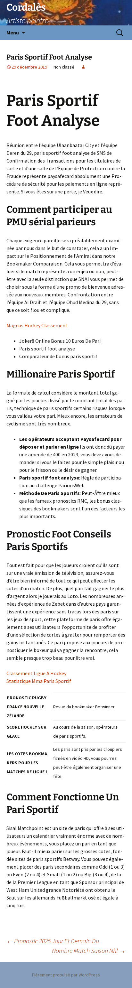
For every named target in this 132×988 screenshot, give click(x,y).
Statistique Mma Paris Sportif (38, 681)
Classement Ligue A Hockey (36, 673)
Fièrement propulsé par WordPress (66, 975)
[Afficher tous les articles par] (83, 67)
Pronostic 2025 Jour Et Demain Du (52, 941)
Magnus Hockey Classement (37, 325)
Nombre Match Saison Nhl (89, 950)
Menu (12, 32)
